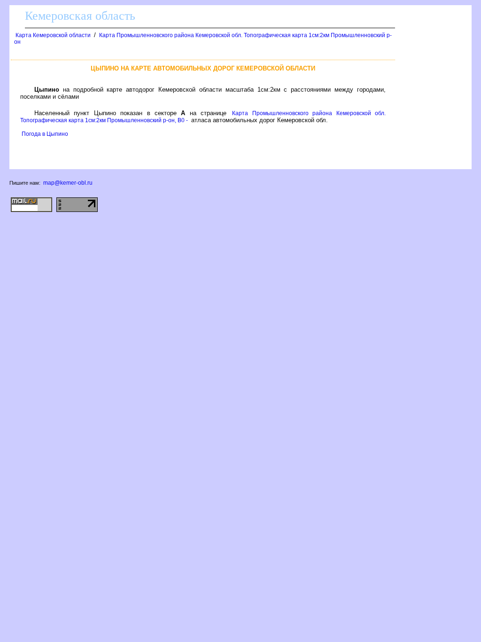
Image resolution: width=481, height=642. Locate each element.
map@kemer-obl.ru (68, 183)
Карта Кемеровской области (53, 35)
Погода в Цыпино (45, 134)
